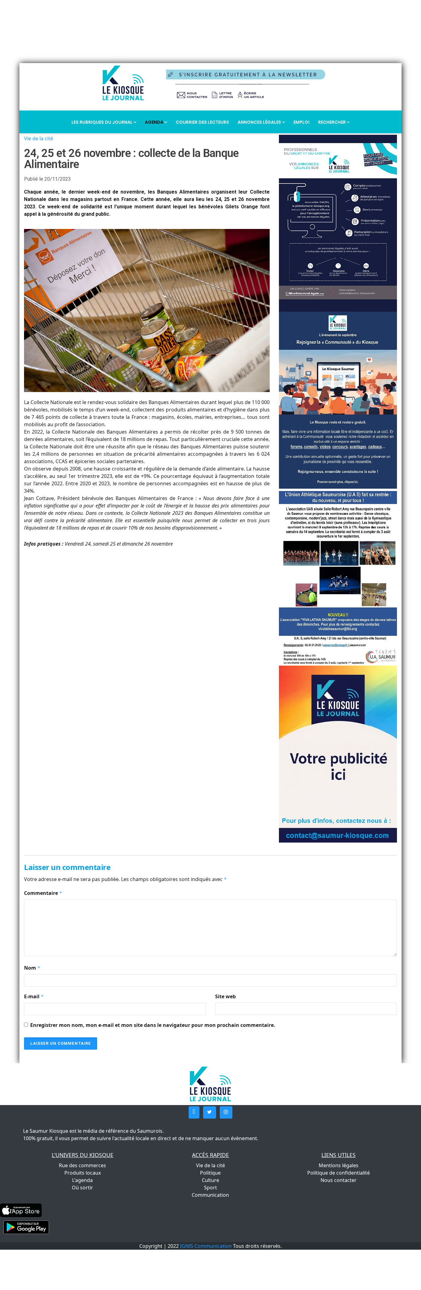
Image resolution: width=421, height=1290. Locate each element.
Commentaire (43, 893)
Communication (210, 1195)
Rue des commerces (82, 1165)
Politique (210, 1172)
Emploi (301, 122)
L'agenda (82, 1180)
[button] (194, 1112)
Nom (32, 967)
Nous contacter (339, 1180)
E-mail (34, 996)
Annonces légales (260, 122)
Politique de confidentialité (338, 1172)
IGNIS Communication (206, 1246)
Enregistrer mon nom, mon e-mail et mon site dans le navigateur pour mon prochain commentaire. (152, 1025)
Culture (210, 1180)
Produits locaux (82, 1172)
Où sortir (82, 1187)
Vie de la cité (38, 138)
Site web (225, 996)
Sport (210, 1187)
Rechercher (332, 122)
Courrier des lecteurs (202, 122)
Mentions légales (338, 1165)
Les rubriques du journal (102, 122)
